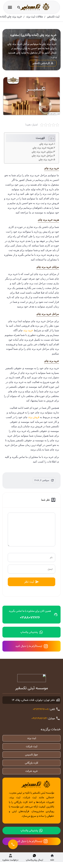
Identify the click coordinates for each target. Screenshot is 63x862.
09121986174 (39, 718)
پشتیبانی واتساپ (29, 632)
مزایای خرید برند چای (42, 152)
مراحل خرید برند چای (42, 156)
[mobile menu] (10, 7)
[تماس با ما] (13, 844)
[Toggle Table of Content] (50, 138)
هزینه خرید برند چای (42, 148)
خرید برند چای (46, 144)
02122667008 (41, 709)
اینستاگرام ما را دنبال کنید (28, 646)
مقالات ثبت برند (34, 16)
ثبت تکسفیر (53, 16)
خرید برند (28, 330)
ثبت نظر (29, 581)
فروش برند (33, 417)
